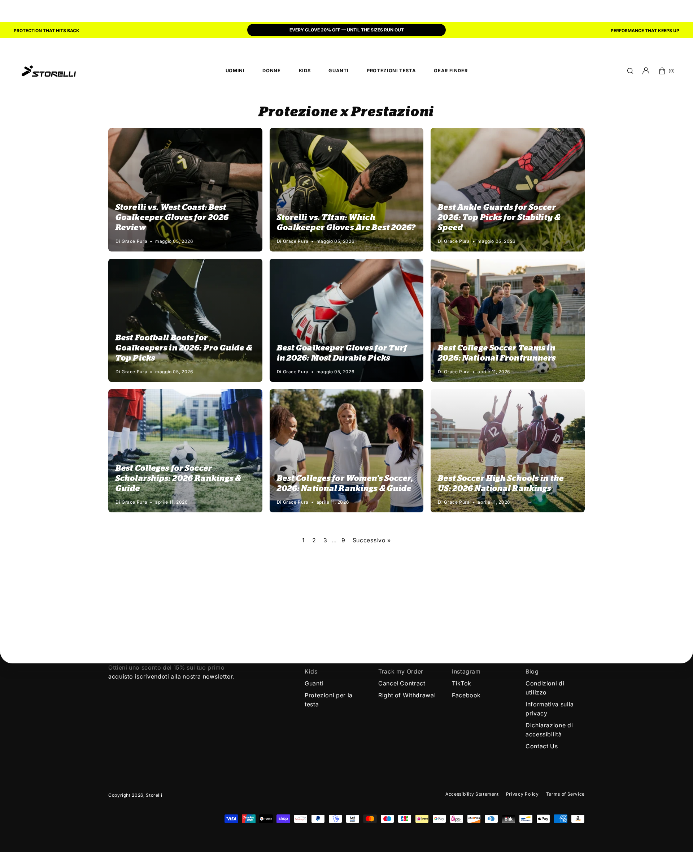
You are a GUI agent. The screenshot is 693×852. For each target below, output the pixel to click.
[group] (346, 31)
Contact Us (542, 746)
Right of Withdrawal (407, 695)
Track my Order (400, 671)
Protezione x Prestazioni (346, 112)
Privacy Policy (522, 794)
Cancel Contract (402, 683)
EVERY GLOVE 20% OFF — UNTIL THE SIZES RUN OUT (346, 30)
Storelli (154, 795)
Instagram (466, 671)
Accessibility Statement (472, 794)
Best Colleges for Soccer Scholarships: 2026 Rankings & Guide (178, 478)
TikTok (461, 683)
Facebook (466, 695)
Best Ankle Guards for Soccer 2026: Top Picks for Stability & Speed (499, 217)
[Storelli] (49, 71)
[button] (630, 71)
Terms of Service (565, 794)
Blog (532, 671)
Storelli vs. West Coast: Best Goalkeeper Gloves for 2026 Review (172, 217)
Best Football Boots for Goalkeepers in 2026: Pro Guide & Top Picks (184, 348)
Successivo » (372, 540)
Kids (311, 671)
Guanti (314, 683)
